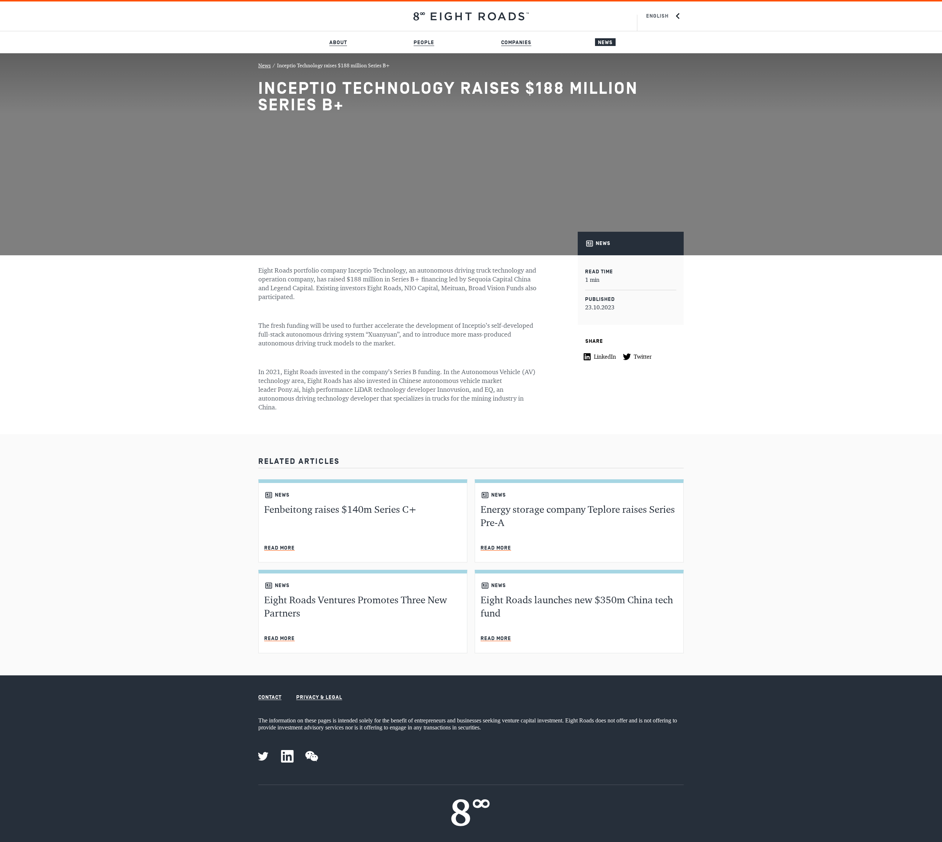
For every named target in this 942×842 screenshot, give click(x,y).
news (603, 243)
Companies (516, 42)
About (338, 42)
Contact (269, 697)
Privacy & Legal (319, 697)
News (605, 42)
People (424, 42)
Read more (279, 548)
